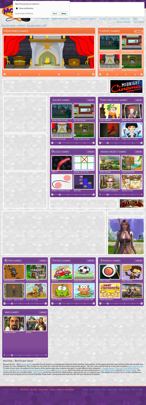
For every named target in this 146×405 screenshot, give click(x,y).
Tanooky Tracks (127, 191)
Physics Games (45, 370)
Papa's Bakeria (127, 281)
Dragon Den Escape (106, 70)
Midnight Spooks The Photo (131, 120)
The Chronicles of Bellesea (109, 191)
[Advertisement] (92, 9)
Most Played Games (108, 370)
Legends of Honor (128, 299)
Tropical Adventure (128, 172)
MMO (135, 19)
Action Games (32, 370)
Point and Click (60, 19)
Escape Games (108, 368)
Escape (45, 19)
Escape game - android (13, 25)
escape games (26, 364)
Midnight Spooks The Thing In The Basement (115, 139)
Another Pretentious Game (61, 191)
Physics (113, 19)
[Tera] (126, 253)
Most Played (123, 22)
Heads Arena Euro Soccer (83, 281)
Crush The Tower (32, 299)
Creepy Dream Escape (107, 51)
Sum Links (77, 191)
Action (102, 19)
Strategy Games (61, 370)
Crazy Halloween (105, 120)
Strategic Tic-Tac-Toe (81, 172)
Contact (52, 389)
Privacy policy (43, 389)
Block (55, 13)
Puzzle (74, 19)
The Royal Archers (32, 281)
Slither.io (54, 172)
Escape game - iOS (37, 25)
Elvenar (28, 332)
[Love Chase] (126, 92)
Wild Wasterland (9, 281)
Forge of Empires (10, 332)
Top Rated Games (129, 370)
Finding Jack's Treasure (130, 139)
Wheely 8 (55, 281)
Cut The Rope (56, 299)
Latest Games (37, 372)
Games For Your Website (65, 389)
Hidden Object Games (18, 370)
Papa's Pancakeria (106, 299)
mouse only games (135, 366)
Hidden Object (88, 19)
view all (138, 31)
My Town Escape (127, 51)
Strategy (125, 19)
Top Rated (138, 22)
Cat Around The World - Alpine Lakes (86, 299)
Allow (63, 13)
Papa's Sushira (105, 281)
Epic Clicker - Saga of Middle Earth (16, 299)
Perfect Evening (105, 172)
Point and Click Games (124, 368)
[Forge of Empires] (132, 207)
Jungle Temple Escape (129, 70)
